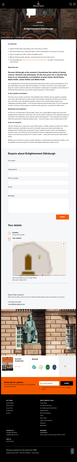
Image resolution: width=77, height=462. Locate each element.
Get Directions (10, 441)
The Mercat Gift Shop (46, 405)
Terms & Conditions (25, 453)
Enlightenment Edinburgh (23, 37)
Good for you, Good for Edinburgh (34, 60)
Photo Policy (43, 418)
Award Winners (44, 410)
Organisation (12, 169)
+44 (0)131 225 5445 (14, 302)
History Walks (10, 403)
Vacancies (43, 423)
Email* (10, 187)
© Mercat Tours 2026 (12, 453)
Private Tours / (10, 37)
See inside (18, 366)
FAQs (41, 415)
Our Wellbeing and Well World (48, 408)
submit (66, 383)
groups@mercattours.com (16, 304)
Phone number (13, 178)
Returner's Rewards (45, 413)
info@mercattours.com (12, 434)
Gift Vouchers (10, 405)
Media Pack (43, 425)
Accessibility (43, 403)
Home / (3, 37)
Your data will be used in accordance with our (56, 388)
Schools (8, 413)
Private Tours (9, 410)
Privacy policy (35, 453)
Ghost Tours (9, 408)
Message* (11, 196)
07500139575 (43, 432)
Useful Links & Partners (46, 420)
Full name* (11, 160)
